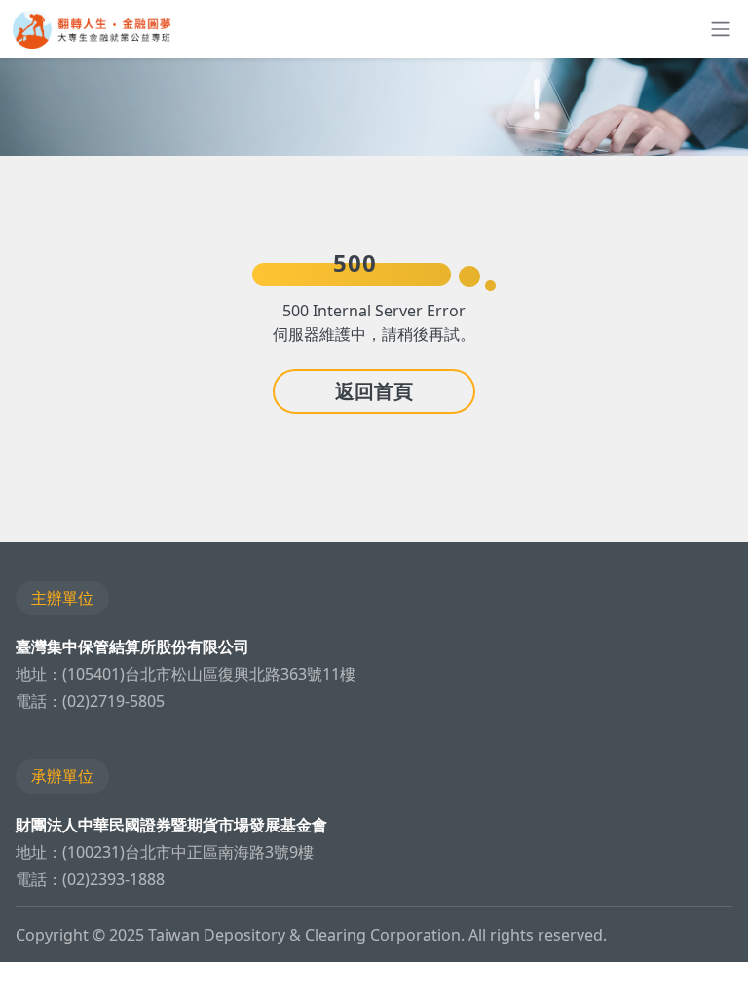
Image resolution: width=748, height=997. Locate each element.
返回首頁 (374, 391)
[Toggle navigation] (716, 29)
